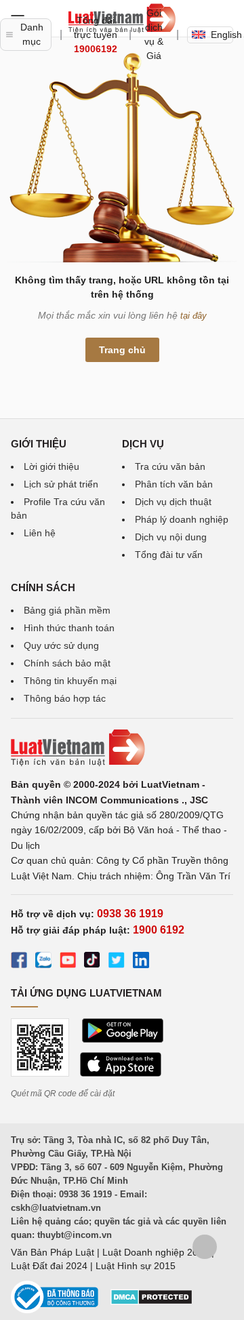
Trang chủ (122, 349)
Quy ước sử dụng (61, 645)
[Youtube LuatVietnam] (68, 962)
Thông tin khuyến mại (70, 680)
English (222, 34)
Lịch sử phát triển (61, 484)
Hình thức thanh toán (69, 627)
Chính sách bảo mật (67, 663)
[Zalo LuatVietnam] (43, 962)
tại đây (193, 316)
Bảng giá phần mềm (67, 610)
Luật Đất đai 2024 (49, 1265)
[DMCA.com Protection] (151, 1301)
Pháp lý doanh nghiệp (181, 519)
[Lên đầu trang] (204, 1247)
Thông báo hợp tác (65, 698)
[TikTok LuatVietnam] (92, 962)
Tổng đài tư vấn (169, 554)
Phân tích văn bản (174, 484)
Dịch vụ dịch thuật (173, 501)
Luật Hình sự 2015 (136, 1265)
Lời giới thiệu (51, 466)
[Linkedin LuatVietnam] (141, 962)
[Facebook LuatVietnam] (19, 962)
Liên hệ (40, 532)
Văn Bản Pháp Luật (52, 1252)
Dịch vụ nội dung (171, 537)
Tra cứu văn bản (170, 466)
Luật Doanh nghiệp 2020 (155, 1252)
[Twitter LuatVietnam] (116, 962)
